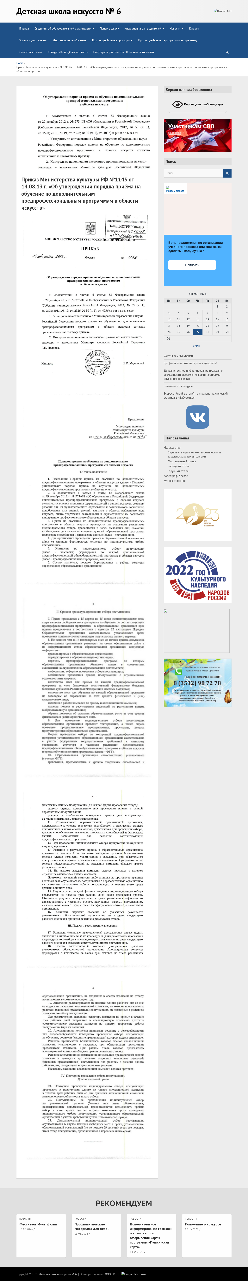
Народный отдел (178, 466)
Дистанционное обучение (69, 40)
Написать (192, 265)
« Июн (196, 346)
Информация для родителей (143, 28)
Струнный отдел (178, 471)
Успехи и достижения (33, 40)
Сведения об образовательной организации (63, 28)
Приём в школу (109, 28)
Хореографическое (176, 476)
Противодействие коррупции (111, 40)
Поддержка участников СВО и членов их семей (123, 52)
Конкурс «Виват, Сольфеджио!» (68, 52)
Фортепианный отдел (182, 461)
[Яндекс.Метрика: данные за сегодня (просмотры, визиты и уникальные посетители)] (133, 1274)
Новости (175, 28)
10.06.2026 (26, 1229)
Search (227, 173)
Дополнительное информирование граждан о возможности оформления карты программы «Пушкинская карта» (193, 375)
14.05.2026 (136, 1252)
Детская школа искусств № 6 (68, 11)
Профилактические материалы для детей (191, 363)
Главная (24, 28)
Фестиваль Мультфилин (179, 356)
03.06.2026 (81, 1233)
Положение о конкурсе (178, 386)
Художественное (175, 481)
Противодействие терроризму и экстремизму (167, 40)
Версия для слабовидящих (203, 104)
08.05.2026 (192, 1229)
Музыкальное (172, 447)
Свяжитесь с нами (30, 52)
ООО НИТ (111, 1274)
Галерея (194, 28)
